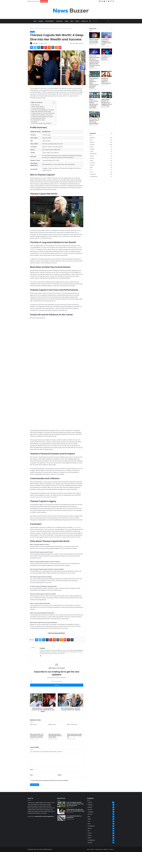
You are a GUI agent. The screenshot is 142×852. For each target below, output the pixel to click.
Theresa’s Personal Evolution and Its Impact (42, 116)
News (71, 21)
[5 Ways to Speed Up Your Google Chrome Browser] (94, 35)
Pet (91, 169)
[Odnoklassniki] (56, 47)
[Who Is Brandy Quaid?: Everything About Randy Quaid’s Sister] (57, 728)
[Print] (72, 639)
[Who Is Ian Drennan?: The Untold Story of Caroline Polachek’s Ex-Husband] (38, 728)
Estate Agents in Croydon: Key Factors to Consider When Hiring (75, 810)
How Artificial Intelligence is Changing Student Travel (106, 42)
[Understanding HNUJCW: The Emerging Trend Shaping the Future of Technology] (106, 95)
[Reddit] (49, 47)
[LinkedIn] (38, 47)
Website (60, 775)
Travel (66, 21)
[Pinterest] (45, 47)
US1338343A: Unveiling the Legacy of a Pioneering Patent (106, 81)
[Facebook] (31, 47)
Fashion (92, 155)
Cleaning (92, 149)
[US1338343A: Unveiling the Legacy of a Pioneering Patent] (106, 74)
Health (77, 21)
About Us (92, 849)
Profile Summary (36, 104)
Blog (91, 139)
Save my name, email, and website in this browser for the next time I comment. (49, 780)
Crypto (91, 151)
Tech (91, 171)
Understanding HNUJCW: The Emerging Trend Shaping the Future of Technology (106, 102)
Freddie (34, 43)
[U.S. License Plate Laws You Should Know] (61, 818)
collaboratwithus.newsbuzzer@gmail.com (44, 816)
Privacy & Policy (99, 849)
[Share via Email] (68, 639)
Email (31, 775)
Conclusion (34, 121)
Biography (92, 137)
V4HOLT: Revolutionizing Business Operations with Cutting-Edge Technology (93, 103)
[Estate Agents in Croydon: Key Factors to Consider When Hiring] (61, 811)
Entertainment (49, 21)
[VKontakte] (52, 47)
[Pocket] (59, 47)
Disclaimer (105, 849)
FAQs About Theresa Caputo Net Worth (41, 123)
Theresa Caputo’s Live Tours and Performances (43, 113)
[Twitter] (35, 47)
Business (40, 21)
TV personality (77, 527)
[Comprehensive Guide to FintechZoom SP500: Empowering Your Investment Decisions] (94, 74)
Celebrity (37, 28)
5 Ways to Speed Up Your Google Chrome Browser (93, 41)
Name (32, 769)
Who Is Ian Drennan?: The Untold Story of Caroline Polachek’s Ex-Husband (36, 736)
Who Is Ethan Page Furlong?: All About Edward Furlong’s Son (74, 736)
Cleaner (92, 146)
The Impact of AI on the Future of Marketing (106, 57)
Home (34, 21)
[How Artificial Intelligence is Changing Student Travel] (106, 35)
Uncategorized (93, 176)
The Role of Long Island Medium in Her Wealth (43, 109)
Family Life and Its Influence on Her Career (42, 114)
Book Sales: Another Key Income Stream (41, 111)
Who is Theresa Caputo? (38, 106)
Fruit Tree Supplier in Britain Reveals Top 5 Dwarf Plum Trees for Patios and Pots (75, 804)
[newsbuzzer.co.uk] (71, 11)
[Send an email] (36, 43)
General (92, 158)
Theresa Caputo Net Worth (38, 108)
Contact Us (84, 21)
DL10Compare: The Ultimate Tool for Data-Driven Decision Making (94, 121)
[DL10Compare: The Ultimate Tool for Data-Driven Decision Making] (94, 114)
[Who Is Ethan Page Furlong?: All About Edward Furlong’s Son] (75, 728)
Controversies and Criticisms (39, 118)
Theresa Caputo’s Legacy (38, 119)
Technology (59, 21)
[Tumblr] (42, 47)
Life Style (92, 162)
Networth (92, 165)
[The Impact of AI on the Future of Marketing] (106, 52)
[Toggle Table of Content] (53, 102)
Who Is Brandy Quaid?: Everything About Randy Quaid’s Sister (55, 736)
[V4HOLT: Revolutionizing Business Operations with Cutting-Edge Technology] (94, 95)
